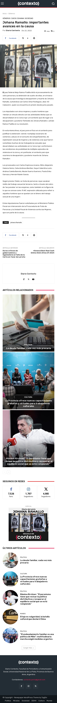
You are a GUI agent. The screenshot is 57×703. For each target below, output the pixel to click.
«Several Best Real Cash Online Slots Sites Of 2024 (42, 252)
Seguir (28, 488)
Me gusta (11, 488)
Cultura (28, 397)
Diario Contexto (13, 30)
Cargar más (27, 648)
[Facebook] (24, 279)
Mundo (23, 613)
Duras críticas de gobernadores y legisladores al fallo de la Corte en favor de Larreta (14, 254)
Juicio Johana (17, 18)
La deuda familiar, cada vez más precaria (28, 348)
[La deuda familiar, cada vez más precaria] (28, 323)
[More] (34, 38)
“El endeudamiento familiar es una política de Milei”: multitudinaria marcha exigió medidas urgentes (37, 636)
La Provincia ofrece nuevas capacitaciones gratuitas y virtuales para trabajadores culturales (28, 403)
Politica (28, 345)
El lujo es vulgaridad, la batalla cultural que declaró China (35, 617)
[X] (29, 279)
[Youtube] (33, 279)
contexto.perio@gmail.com (34, 680)
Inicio (5, 13)
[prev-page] (4, 472)
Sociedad (29, 18)
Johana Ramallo (16, 222)
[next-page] (8, 472)
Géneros (11, 13)
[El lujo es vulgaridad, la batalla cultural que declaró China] (10, 616)
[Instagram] (28, 686)
